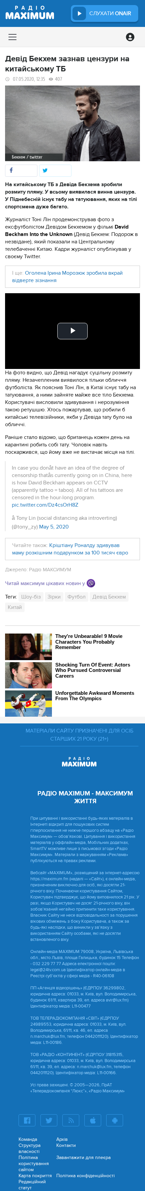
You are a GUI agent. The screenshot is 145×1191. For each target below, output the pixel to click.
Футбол (76, 596)
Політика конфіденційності (85, 1176)
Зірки (54, 596)
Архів (62, 1139)
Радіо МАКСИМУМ (50, 570)
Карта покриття (35, 1176)
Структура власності (29, 1148)
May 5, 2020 (54, 526)
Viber (91, 583)
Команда (28, 1139)
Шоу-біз (31, 596)
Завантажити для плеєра (83, 1157)
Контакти (66, 1145)
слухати (110, 13)
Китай (15, 607)
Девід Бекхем (109, 596)
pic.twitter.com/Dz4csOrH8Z (45, 505)
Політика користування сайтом (34, 1163)
